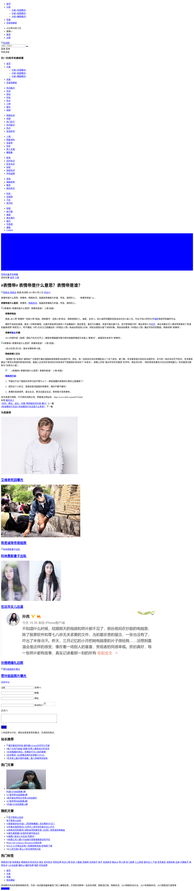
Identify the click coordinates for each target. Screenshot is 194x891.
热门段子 (10, 122)
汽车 (8, 200)
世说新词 (10, 131)
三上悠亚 (139, 862)
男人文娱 (10, 149)
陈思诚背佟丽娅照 (13, 543)
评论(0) (47, 292)
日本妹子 (93, 862)
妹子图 (9, 211)
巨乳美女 (161, 862)
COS (8, 269)
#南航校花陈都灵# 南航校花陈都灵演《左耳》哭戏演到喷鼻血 (36, 830)
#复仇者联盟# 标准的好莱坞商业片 (23, 833)
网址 (36, 698)
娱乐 (8, 107)
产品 (155, 862)
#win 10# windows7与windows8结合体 (24, 843)
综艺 (153, 324)
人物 (8, 104)
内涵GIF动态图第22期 (17, 804)
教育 (8, 185)
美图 (8, 215)
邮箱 (36, 693)
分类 (8, 7)
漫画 (8, 227)
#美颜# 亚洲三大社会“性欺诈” (21, 836)
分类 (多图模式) (19, 10)
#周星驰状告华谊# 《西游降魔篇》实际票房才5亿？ (31, 824)
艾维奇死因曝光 (12, 480)
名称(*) (37, 687)
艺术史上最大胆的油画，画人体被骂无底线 (27, 758)
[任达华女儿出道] (97, 581)
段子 (8, 254)
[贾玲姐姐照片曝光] (97, 669)
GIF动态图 (13, 865)
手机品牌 (10, 173)
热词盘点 (10, 88)
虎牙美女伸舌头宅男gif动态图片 (22, 798)
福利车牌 (29, 865)
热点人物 (66, 862)
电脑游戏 (10, 182)
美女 (8, 260)
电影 (156, 319)
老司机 (9, 203)
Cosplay (9, 230)
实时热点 (10, 161)
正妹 (177, 862)
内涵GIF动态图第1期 (16, 792)
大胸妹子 (184, 862)
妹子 (100, 862)
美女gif (115, 862)
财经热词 (10, 170)
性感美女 (16, 862)
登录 (8, 34)
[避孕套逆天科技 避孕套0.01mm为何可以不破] (99, 745)
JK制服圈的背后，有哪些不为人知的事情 (26, 752)
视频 (8, 110)
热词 (8, 91)
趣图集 (9, 152)
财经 (8, 167)
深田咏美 (170, 862)
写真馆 (9, 224)
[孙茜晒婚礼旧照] (97, 634)
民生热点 (10, 164)
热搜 (8, 119)
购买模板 (10, 880)
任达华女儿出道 (12, 606)
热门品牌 (130, 862)
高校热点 (10, 188)
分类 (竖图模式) (19, 13)
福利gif (21, 865)
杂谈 (73, 862)
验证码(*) (38, 705)
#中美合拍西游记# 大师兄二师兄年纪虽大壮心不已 (30, 827)
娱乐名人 (10, 400)
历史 (8, 146)
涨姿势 (9, 143)
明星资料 (10, 140)
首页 (8, 4)
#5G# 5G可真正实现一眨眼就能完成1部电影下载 (29, 846)
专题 (8, 20)
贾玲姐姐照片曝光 (13, 676)
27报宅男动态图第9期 (17, 795)
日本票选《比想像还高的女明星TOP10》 (26, 755)
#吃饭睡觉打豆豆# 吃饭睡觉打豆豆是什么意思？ (23, 406)
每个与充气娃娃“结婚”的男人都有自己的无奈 (28, 749)
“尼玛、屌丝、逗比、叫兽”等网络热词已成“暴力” (24, 403)
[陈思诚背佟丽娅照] (97, 511)
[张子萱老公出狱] (99, 817)
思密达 (13, 292)
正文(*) (4, 710)
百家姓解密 (11, 23)
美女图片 (10, 218)
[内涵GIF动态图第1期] (99, 780)
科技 (8, 97)
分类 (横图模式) (19, 16)
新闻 (8, 158)
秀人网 (122, 862)
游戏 (8, 94)
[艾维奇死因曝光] (97, 446)
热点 (8, 101)
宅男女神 (57, 862)
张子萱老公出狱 (13, 820)
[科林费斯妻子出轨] (97, 549)
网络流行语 (10, 376)
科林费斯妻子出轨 (13, 556)
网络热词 (10, 115)
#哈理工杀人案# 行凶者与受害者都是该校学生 (28, 839)
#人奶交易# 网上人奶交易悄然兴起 (24, 849)
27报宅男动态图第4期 (17, 801)
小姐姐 (78, 862)
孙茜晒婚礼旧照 (12, 663)
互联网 (9, 197)
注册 (8, 38)
